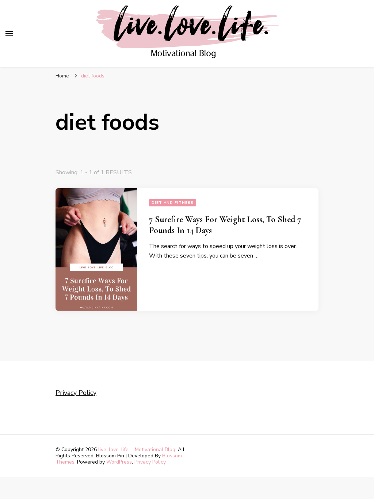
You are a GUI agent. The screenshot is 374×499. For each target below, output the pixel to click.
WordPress (119, 461)
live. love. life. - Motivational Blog (136, 449)
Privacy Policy (76, 392)
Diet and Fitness (173, 202)
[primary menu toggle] (9, 33)
